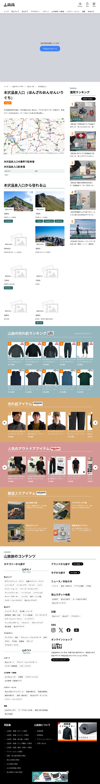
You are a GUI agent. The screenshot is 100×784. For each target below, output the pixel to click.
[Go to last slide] (4, 422)
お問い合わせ (41, 743)
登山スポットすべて (59, 603)
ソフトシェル (38, 592)
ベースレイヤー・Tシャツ (26, 585)
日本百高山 (8, 221)
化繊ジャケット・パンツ (34, 581)
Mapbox (62, 153)
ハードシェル (26, 592)
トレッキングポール (12, 622)
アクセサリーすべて (12, 645)
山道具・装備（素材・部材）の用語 (19, 747)
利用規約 (40, 735)
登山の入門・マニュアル (38, 695)
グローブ (29, 641)
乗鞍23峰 (39, 323)
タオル (7, 641)
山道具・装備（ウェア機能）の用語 (19, 743)
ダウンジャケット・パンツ (14, 581)
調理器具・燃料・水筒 (12, 615)
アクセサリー (35, 11)
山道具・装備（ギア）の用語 (17, 731)
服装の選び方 (9, 695)
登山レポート (9, 662)
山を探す (55, 599)
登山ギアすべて (19, 626)
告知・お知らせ (66, 586)
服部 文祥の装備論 (41, 710)
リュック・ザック (11, 611)
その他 (14, 641)
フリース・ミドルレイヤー (29, 589)
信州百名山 (59, 221)
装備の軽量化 (42, 691)
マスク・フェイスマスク (13, 600)
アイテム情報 (79, 586)
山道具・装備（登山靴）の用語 (18, 739)
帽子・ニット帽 (35, 596)
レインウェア (9, 585)
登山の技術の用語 (13, 760)
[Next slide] (95, 422)
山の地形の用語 (12, 764)
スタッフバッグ (37, 622)
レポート (46, 11)
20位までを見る (88, 99)
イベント (55, 586)
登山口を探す (65, 599)
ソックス (24, 596)
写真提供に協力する (50, 48)
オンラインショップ (82, 333)
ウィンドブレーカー (12, 592)
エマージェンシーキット (13, 619)
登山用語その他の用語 (14, 772)
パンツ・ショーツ (11, 589)
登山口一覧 (30, 86)
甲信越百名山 (49, 221)
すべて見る (76, 564)
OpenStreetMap (34, 153)
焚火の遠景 (9, 714)
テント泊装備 (27, 615)
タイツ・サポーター (12, 596)
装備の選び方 (30, 691)
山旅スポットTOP (17, 86)
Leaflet (22, 153)
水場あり (7, 103)
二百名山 (39, 221)
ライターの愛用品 (11, 666)
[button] (34, 139)
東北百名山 (8, 288)
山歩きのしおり (10, 710)
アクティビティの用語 (14, 751)
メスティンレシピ (31, 677)
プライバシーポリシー (45, 739)
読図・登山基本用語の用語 (16, 756)
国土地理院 (50, 153)
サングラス (9, 637)
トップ (6, 11)
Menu (94, 6)
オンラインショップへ (59, 660)
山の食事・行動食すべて (13, 680)
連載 (83, 11)
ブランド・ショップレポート (27, 662)
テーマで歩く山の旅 (25, 710)
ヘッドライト (29, 619)
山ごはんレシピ (10, 677)
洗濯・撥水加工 (22, 695)
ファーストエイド (41, 615)
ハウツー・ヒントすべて (13, 699)
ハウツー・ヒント (73, 11)
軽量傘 (21, 641)
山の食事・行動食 (58, 11)
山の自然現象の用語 (14, 768)
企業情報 (40, 731)
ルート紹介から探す (80, 599)
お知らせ (91, 11)
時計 (16, 637)
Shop (87, 6)
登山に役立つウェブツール (14, 691)
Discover (80, 6)
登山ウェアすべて (31, 600)
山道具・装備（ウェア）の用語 (18, 735)
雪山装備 (8, 626)
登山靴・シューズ (26, 611)
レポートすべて (25, 666)
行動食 (20, 677)
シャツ (39, 585)
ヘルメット (25, 622)
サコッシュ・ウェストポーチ (31, 637)
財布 (45, 637)
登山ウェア (15, 11)
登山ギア (25, 11)
